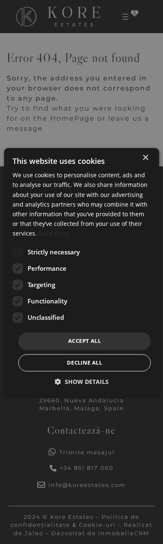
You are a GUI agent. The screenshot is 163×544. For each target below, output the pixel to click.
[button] (82, 382)
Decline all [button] (84, 362)
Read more (53, 233)
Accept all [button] (84, 341)
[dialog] (81, 272)
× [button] (145, 158)
